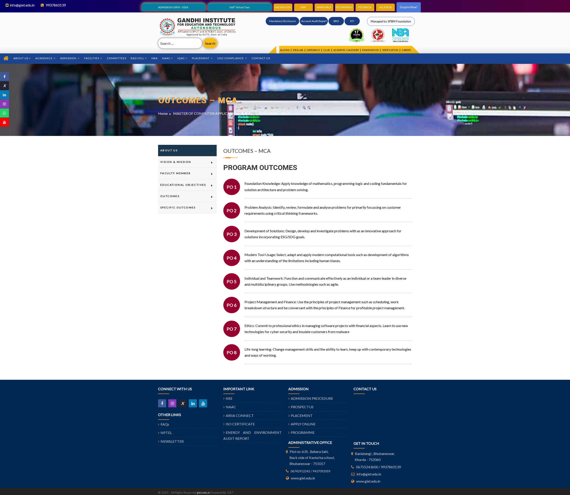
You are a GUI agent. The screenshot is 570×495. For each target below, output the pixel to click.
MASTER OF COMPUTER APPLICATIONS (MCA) (212, 113)
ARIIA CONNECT (240, 415)
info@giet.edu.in (22, 5)
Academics (44, 58)
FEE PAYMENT (344, 7)
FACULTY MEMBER (175, 173)
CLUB (326, 49)
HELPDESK (385, 7)
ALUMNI (284, 49)
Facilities (92, 58)
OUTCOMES (169, 196)
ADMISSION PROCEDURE (312, 398)
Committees (116, 58)
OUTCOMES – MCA (274, 113)
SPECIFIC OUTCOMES (178, 207)
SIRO (336, 21)
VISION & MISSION (175, 162)
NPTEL (166, 432)
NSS (229, 398)
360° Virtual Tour (239, 7)
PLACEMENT (302, 415)
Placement (201, 58)
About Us (20, 58)
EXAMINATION (370, 49)
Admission (68, 58)
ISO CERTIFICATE (240, 424)
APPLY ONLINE (303, 424)
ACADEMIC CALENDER (346, 49)
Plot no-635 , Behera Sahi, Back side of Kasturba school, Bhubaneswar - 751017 (312, 457)
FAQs (165, 424)
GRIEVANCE (313, 49)
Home (163, 113)
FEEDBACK (365, 7)
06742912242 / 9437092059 (310, 471)
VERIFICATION (390, 49)
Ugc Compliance (230, 58)
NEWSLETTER (172, 441)
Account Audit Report (314, 21)
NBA (154, 58)
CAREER (406, 49)
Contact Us (261, 58)
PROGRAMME (303, 432)
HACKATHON (283, 7)
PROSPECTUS (302, 407)
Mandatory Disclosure (282, 21)
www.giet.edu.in (303, 478)
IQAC (181, 58)
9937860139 (55, 5)
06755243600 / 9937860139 (378, 467)
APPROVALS (324, 7)
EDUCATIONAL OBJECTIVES (183, 184)
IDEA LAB (298, 49)
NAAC (166, 58)
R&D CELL (137, 58)
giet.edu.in (203, 492)
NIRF (303, 7)
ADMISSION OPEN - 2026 (173, 7)
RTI (352, 21)
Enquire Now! (408, 7)
